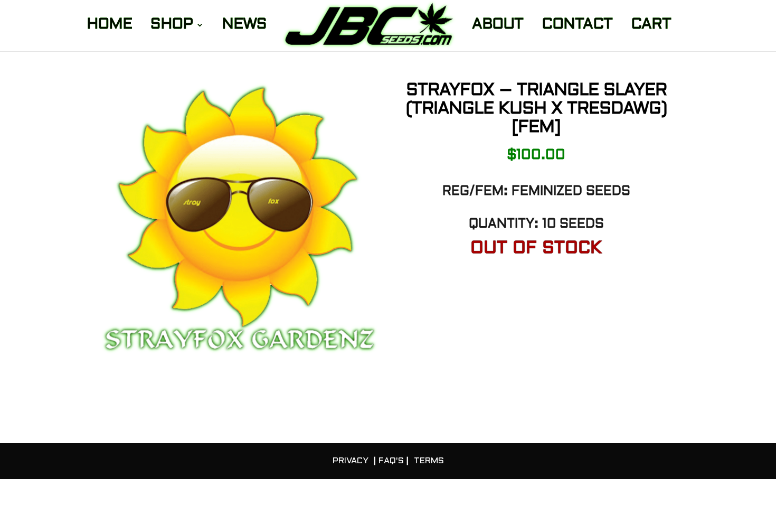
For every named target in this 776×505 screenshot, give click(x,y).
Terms (429, 461)
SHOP (171, 26)
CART (651, 26)
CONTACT (577, 26)
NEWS (244, 26)
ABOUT (497, 26)
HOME (109, 26)
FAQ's (391, 461)
